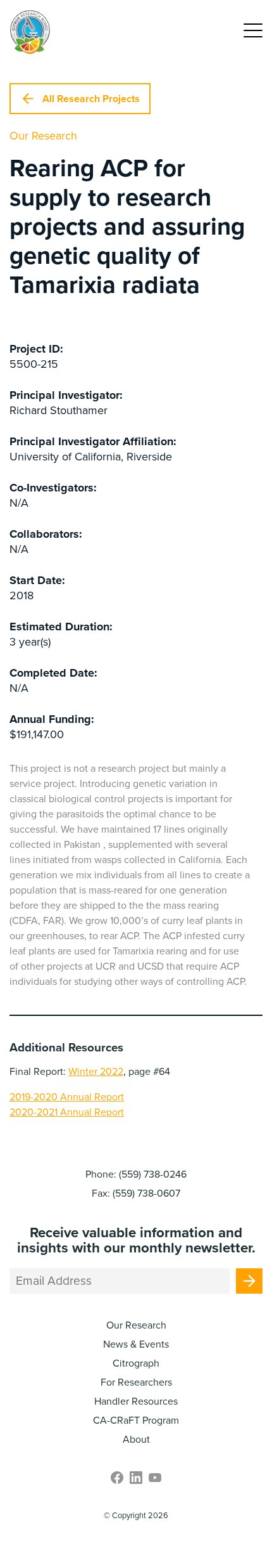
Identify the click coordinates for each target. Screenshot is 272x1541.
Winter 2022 (95, 1071)
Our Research (136, 1325)
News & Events (136, 1344)
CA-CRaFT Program (136, 1420)
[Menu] (253, 32)
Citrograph (136, 1363)
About (136, 1439)
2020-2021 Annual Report (66, 1112)
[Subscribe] (249, 1281)
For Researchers (136, 1382)
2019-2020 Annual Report (66, 1097)
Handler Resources (136, 1401)
